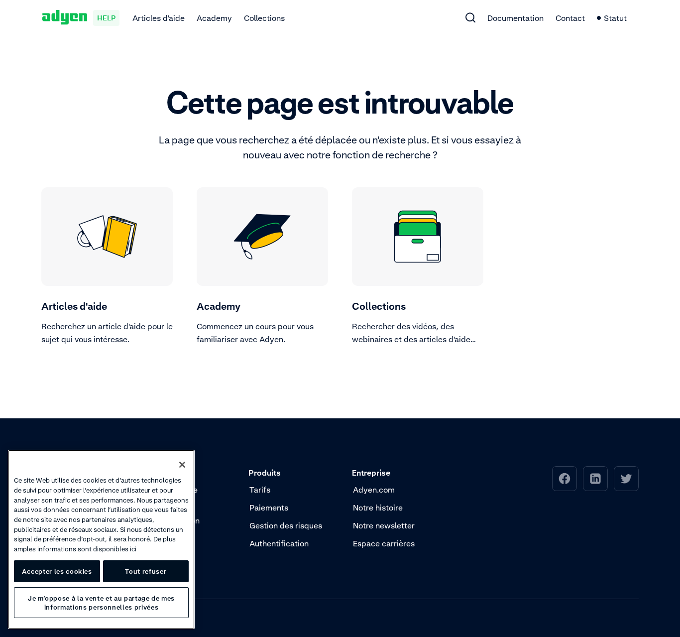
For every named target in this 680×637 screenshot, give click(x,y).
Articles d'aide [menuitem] (158, 18)
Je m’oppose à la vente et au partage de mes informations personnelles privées (101, 602)
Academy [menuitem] (214, 18)
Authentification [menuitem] (279, 543)
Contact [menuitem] (570, 18)
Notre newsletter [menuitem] (384, 525)
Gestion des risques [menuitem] (285, 525)
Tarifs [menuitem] (259, 490)
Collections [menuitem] (264, 18)
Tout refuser (145, 571)
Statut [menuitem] (615, 18)
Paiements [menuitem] (268, 507)
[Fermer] (182, 465)
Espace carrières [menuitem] (384, 543)
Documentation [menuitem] (515, 18)
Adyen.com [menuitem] (374, 490)
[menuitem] (470, 17)
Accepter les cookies (57, 571)
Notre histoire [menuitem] (378, 507)
